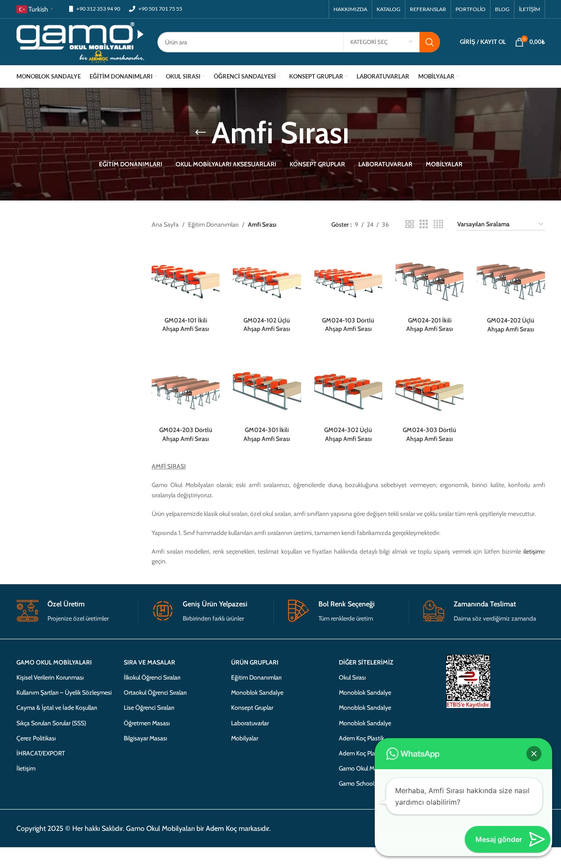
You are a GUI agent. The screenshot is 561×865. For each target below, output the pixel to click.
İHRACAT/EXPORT (40, 753)
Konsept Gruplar (252, 708)
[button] (533, 753)
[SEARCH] (430, 42)
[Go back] (200, 133)
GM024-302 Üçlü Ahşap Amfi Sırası (348, 434)
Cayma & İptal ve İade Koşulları (56, 708)
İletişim (25, 768)
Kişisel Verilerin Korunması (50, 677)
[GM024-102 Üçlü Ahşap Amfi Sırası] (267, 278)
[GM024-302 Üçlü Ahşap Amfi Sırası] (348, 388)
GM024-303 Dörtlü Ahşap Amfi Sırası (429, 434)
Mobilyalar (244, 738)
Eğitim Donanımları (213, 224)
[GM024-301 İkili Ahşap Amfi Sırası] (267, 388)
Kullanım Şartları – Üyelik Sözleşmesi (64, 692)
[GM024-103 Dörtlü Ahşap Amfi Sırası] (348, 278)
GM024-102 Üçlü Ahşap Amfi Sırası (266, 324)
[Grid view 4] (438, 224)
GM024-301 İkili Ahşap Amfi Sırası (266, 434)
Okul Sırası (352, 677)
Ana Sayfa (165, 224)
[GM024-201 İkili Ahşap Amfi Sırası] (429, 278)
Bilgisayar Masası (145, 738)
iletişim (532, 551)
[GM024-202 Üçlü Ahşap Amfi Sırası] (511, 278)
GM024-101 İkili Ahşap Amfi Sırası (185, 324)
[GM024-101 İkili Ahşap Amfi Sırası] (186, 278)
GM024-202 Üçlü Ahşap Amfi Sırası (510, 324)
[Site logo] (80, 41)
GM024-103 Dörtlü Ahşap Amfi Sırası (348, 324)
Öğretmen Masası (147, 723)
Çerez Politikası (36, 738)
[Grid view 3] (424, 224)
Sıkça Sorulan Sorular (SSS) (51, 723)
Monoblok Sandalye (257, 692)
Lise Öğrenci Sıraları (149, 708)
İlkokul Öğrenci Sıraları (152, 677)
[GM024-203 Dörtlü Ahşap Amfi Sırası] (186, 388)
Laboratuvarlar (250, 723)
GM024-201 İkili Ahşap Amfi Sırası (429, 324)
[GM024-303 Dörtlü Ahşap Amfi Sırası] (429, 388)
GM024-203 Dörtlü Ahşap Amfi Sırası (185, 434)
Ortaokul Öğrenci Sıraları (155, 692)
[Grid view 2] (409, 224)
